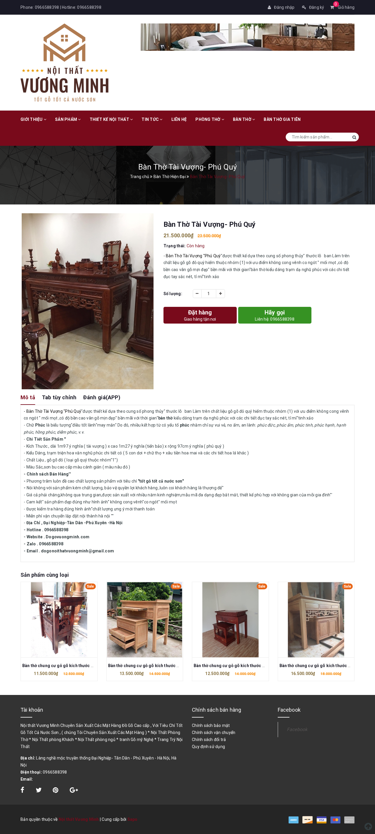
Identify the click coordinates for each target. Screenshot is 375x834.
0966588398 (47, 7)
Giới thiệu (32, 119)
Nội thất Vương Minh (79, 819)
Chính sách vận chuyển (213, 732)
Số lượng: (172, 293)
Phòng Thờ (208, 119)
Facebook (297, 729)
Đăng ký (316, 7)
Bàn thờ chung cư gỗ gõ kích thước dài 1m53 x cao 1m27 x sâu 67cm (174, 665)
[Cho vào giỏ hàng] (53, 619)
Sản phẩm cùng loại (45, 575)
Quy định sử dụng (208, 746)
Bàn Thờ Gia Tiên (282, 119)
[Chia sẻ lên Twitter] (39, 791)
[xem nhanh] (65, 619)
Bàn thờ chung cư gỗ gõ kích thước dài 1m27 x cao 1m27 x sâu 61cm (88, 665)
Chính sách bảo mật (211, 725)
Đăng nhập (284, 7)
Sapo (132, 819)
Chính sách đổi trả (209, 739)
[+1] (74, 791)
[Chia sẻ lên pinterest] (56, 791)
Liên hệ (179, 119)
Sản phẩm (66, 119)
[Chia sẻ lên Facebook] (23, 791)
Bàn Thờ (242, 119)
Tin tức (151, 119)
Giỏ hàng (344, 7)
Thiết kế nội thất (110, 119)
